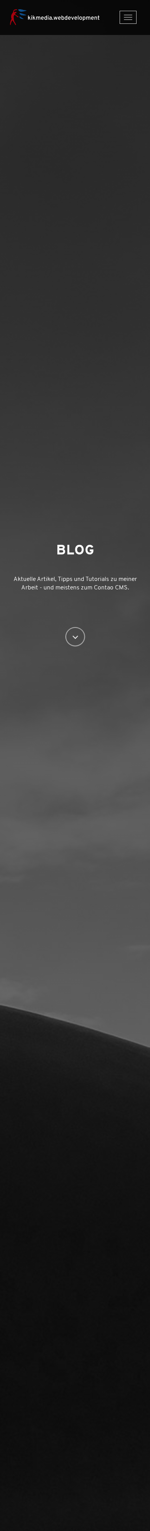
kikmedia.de (60, 16)
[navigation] (128, 17)
